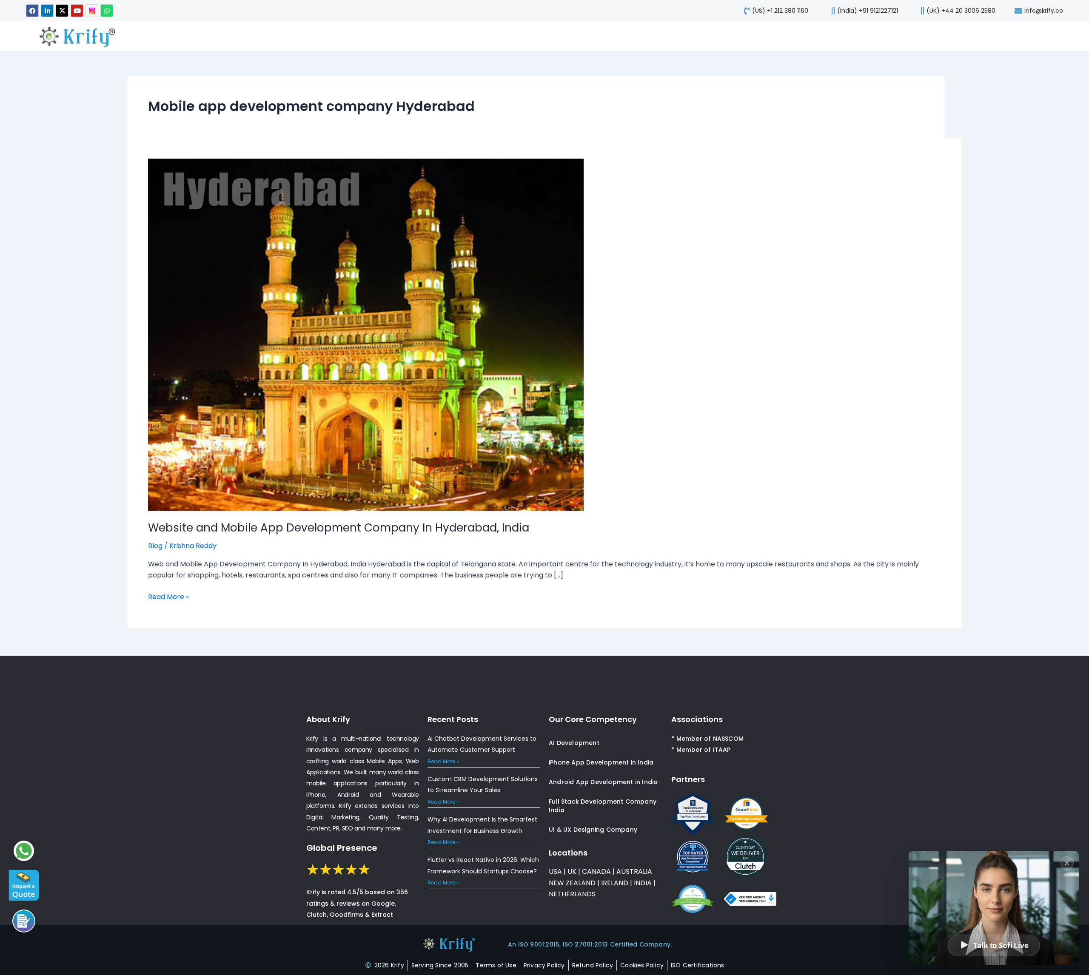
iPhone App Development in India (601, 762)
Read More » (168, 596)
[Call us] (23, 921)
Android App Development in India (603, 782)
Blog (155, 546)
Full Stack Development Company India (602, 805)
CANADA (596, 871)
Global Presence (341, 848)
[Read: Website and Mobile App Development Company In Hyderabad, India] (366, 334)
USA (555, 871)
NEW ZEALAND (572, 883)
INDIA (643, 883)
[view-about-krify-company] (81, 36)
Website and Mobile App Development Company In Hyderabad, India (338, 527)
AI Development (574, 743)
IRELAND (614, 883)
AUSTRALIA (633, 871)
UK (571, 871)
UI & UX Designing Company (593, 829)
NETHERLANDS (572, 894)
